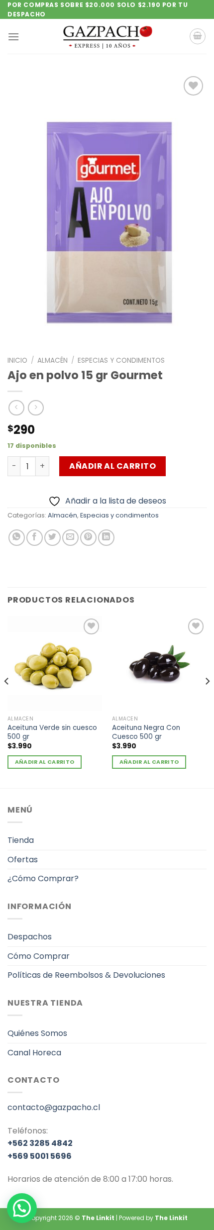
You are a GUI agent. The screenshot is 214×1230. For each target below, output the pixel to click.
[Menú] (13, 36)
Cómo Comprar (38, 956)
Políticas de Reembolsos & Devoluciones (86, 975)
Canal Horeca (34, 1052)
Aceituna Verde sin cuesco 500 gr (52, 732)
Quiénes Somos (37, 1033)
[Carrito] (198, 36)
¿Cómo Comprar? (43, 878)
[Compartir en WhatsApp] (16, 537)
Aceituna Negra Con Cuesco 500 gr (146, 732)
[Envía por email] (70, 537)
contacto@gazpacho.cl (53, 1107)
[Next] (207, 701)
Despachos (29, 936)
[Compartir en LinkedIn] (106, 537)
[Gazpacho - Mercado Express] (107, 36)
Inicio (17, 360)
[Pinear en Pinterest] (88, 537)
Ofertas (22, 859)
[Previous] (7, 701)
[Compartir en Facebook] (34, 537)
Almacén (52, 360)
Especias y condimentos (121, 360)
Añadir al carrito (112, 466)
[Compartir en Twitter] (52, 537)
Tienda (20, 840)
